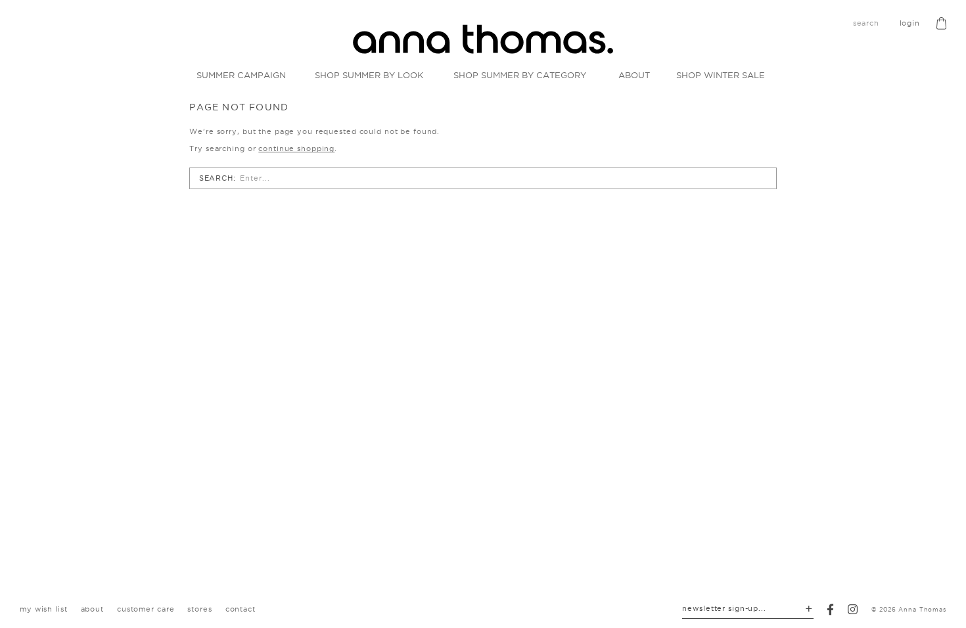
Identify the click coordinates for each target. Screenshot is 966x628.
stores (199, 609)
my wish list (44, 609)
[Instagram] (853, 609)
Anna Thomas (922, 609)
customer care (145, 609)
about (92, 609)
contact (240, 609)
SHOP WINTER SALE (720, 74)
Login (910, 23)
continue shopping (296, 148)
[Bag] (941, 23)
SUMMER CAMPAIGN (241, 74)
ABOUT (634, 74)
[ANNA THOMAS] (483, 39)
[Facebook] (830, 609)
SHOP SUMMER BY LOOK (369, 74)
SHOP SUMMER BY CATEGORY (519, 74)
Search (216, 178)
